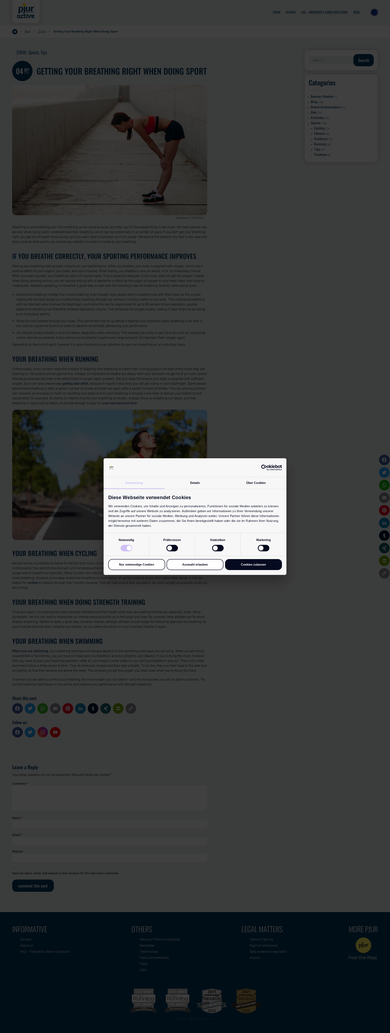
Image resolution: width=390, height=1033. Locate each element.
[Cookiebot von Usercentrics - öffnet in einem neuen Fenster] (264, 468)
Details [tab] (195, 482)
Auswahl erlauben (195, 564)
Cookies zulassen (253, 564)
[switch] (172, 548)
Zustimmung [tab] (134, 482)
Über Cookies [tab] (256, 482)
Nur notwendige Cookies (136, 564)
